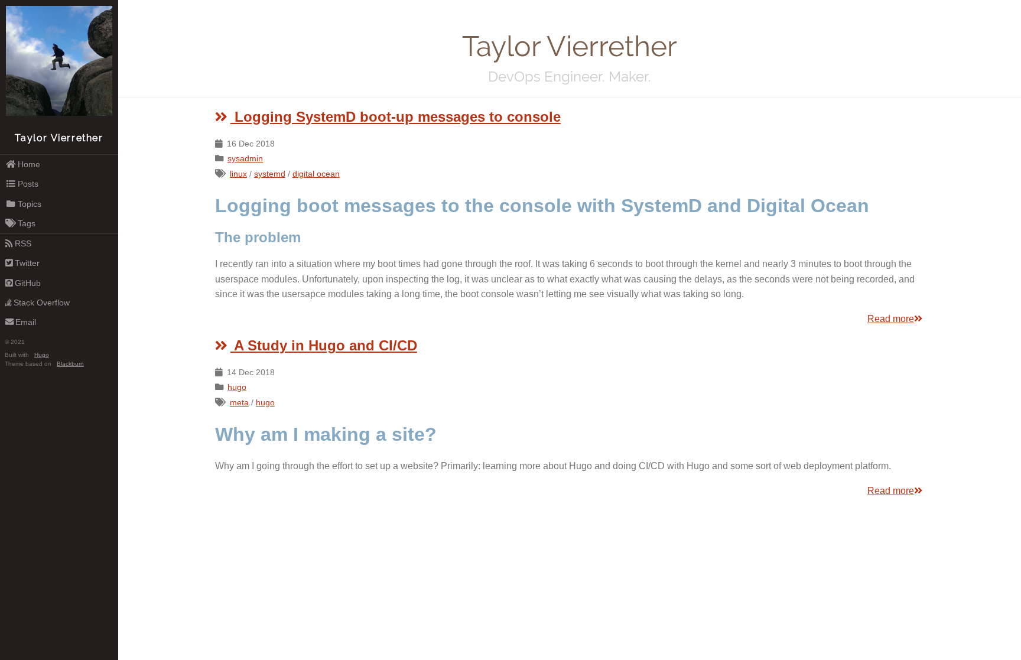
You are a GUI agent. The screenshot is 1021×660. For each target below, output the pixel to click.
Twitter (27, 263)
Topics (29, 204)
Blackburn (70, 363)
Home (29, 164)
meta (239, 402)
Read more (890, 319)
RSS (23, 243)
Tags (26, 223)
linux (238, 173)
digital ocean (316, 173)
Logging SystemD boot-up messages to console (395, 117)
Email (25, 322)
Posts (28, 183)
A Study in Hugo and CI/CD (323, 345)
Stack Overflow (42, 302)
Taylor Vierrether (59, 138)
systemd (269, 173)
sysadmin (245, 158)
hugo (236, 387)
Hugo (41, 355)
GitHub (28, 283)
